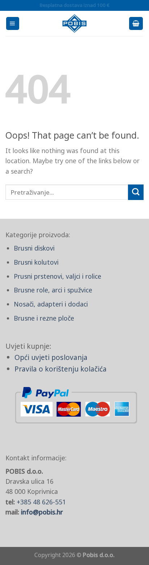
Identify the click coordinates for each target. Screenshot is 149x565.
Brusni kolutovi (36, 262)
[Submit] (136, 192)
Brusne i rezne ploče (44, 318)
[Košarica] (136, 23)
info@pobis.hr (42, 512)
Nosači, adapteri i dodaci (51, 304)
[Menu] (12, 23)
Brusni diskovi (34, 248)
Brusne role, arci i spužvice (53, 290)
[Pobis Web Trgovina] (74, 23)
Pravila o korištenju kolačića (60, 369)
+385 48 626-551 (41, 501)
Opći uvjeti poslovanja (51, 357)
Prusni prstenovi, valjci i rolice (57, 276)
